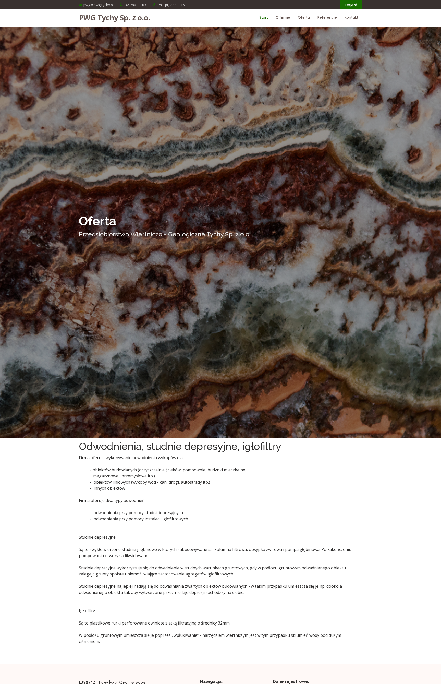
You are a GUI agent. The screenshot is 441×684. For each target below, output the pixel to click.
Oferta (304, 17)
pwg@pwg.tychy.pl (98, 4)
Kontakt (351, 17)
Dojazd (351, 4)
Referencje (327, 17)
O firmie (283, 17)
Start (263, 17)
